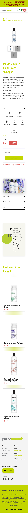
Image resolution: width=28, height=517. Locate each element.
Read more (14, 301)
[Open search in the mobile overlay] (17, 10)
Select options (14, 412)
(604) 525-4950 (18, 450)
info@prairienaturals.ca (19, 460)
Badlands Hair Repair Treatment (13, 343)
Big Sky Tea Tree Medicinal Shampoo (11, 418)
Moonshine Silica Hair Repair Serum (12, 306)
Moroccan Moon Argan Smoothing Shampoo (11, 380)
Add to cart (14, 158)
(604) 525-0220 (18, 455)
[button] (22, 10)
